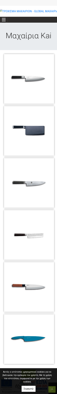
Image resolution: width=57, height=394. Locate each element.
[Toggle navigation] (3, 20)
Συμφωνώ (28, 388)
